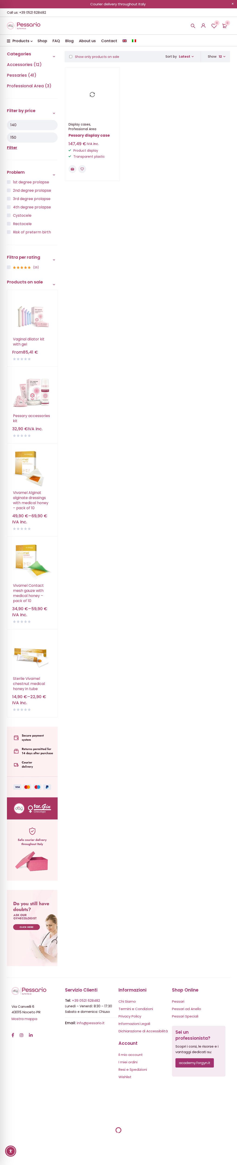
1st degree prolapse (31, 182)
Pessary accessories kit (31, 418)
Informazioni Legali (134, 1023)
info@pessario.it (91, 1023)
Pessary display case (89, 135)
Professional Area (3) (29, 86)
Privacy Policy (129, 1016)
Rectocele (22, 223)
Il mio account (130, 1054)
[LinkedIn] (31, 1032)
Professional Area (82, 129)
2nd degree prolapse (32, 190)
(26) (26, 267)
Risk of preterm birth (32, 232)
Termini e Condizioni (135, 1008)
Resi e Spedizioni (132, 1069)
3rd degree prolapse (31, 198)
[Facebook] (13, 1032)
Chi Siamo (127, 1001)
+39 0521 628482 (86, 1000)
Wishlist (217, 23)
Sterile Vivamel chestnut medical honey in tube (29, 683)
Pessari (178, 1001)
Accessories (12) (24, 64)
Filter (12, 147)
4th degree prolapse (32, 207)
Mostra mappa (24, 1018)
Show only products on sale (96, 57)
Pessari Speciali (185, 1016)
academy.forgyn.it (194, 1062)
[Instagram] (21, 1032)
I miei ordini (127, 1062)
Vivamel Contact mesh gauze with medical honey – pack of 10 (28, 593)
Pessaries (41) (21, 75)
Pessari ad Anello (186, 1008)
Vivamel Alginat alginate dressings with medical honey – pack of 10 (30, 500)
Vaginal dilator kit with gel (28, 342)
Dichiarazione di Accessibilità (143, 1031)
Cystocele (22, 215)
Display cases (79, 124)
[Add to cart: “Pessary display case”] (72, 169)
